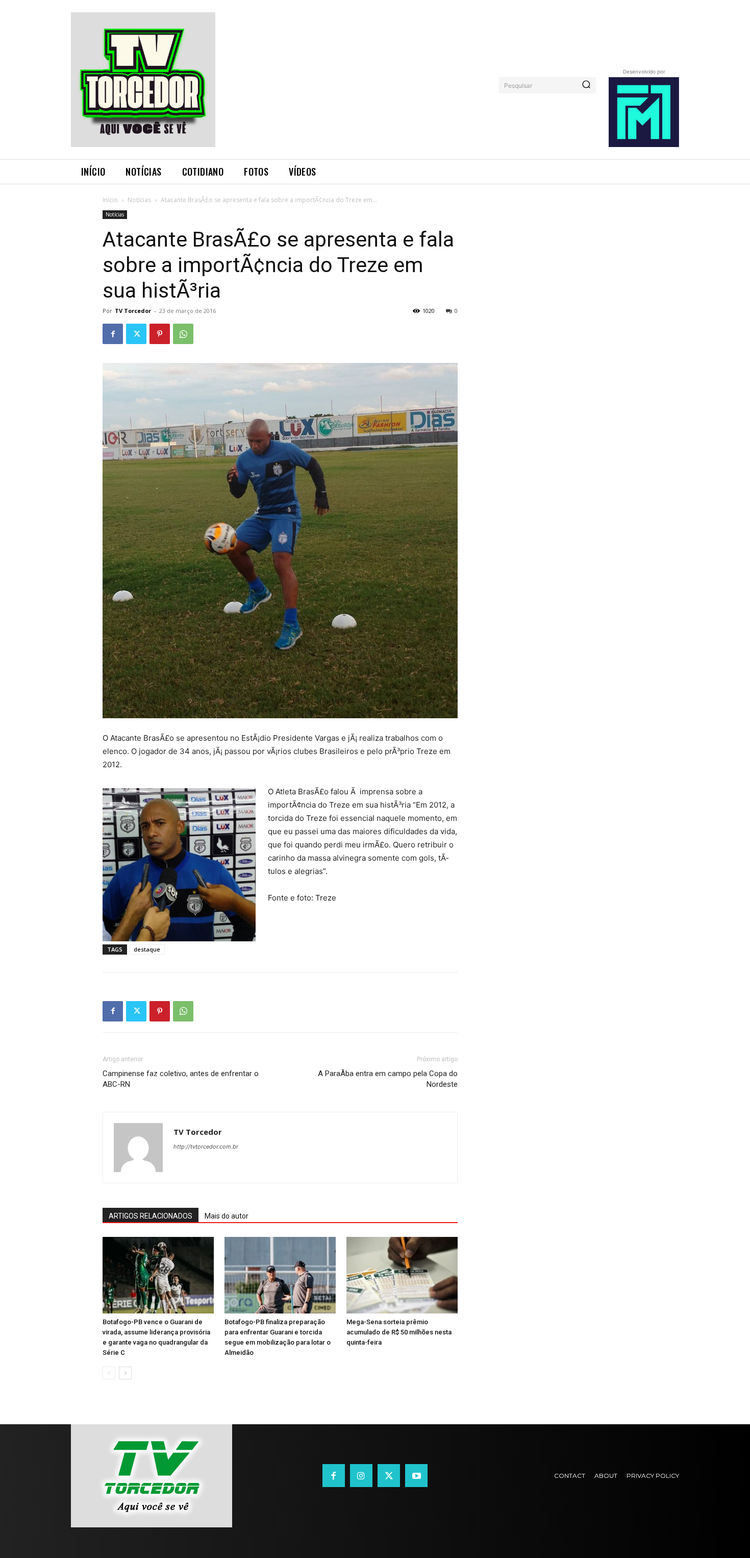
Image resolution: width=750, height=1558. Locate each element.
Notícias (139, 200)
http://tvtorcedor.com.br (205, 1146)
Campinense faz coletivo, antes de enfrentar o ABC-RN (181, 1079)
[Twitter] (136, 334)
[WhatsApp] (183, 334)
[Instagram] (361, 1475)
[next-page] (125, 1373)
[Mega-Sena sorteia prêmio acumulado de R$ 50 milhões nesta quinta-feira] (402, 1275)
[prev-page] (109, 1373)
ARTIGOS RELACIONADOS (150, 1216)
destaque (147, 949)
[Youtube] (416, 1475)
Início (110, 200)
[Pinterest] (159, 334)
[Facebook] (113, 334)
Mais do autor (226, 1216)
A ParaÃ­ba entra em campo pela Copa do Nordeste (388, 1079)
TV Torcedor (133, 310)
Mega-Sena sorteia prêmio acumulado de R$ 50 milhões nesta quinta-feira (399, 1332)
